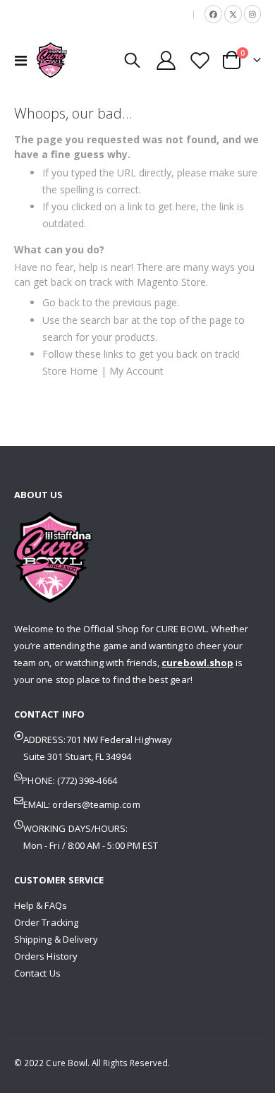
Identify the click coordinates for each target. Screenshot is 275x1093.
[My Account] (166, 60)
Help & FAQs (40, 905)
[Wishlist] (199, 60)
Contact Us (37, 973)
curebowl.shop (197, 662)
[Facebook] (213, 14)
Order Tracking (46, 922)
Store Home (70, 371)
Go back (61, 302)
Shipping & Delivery (56, 939)
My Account (136, 371)
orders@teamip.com (96, 804)
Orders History (46, 956)
